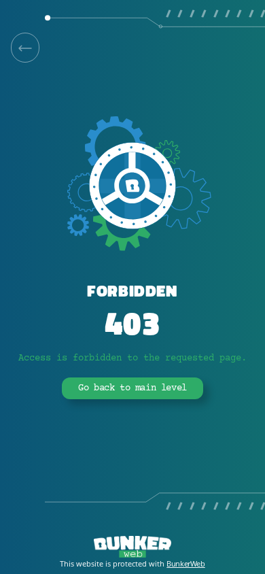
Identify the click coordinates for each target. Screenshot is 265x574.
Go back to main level (132, 388)
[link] (25, 48)
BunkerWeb (185, 563)
